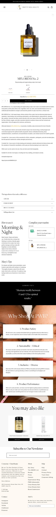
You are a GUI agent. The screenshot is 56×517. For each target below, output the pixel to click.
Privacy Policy (46, 472)
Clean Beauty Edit (34, 484)
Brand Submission (34, 489)
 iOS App (5, 489)
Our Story (31, 467)
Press (30, 475)
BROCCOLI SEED (9, 207)
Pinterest (5, 510)
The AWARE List (33, 470)
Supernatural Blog (34, 479)
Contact (44, 470)
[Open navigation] (4, 7)
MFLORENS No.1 (16, 126)
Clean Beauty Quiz (34, 487)
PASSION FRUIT (8, 203)
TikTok (4, 505)
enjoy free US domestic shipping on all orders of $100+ (28, 1)
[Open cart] (51, 7)
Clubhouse (5, 508)
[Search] (48, 7)
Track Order (45, 475)
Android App (5, 491)
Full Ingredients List (9, 212)
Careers (30, 477)
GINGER (6, 199)
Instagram (5, 500)
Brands (30, 472)
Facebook (5, 503)
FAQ (43, 467)
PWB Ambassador (34, 482)
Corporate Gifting (47, 477)
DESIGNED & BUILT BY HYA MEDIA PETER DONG (15, 516)
